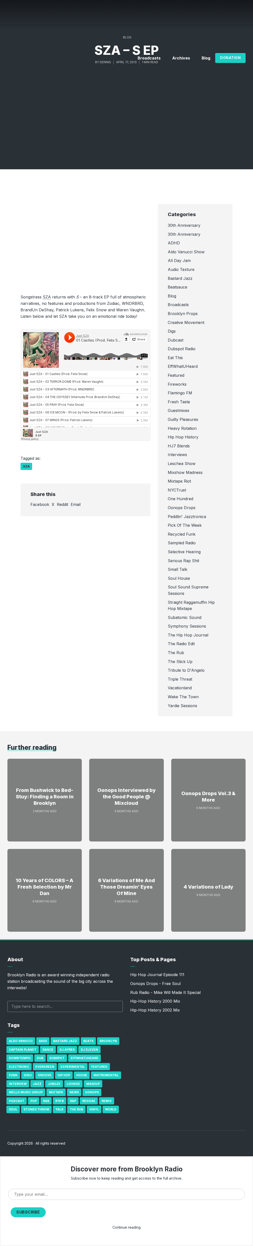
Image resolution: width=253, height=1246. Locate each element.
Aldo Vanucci (21, 1041)
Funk (13, 1075)
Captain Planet (22, 1049)
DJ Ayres (67, 1049)
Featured (99, 1067)
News (74, 1092)
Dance (47, 1049)
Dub (40, 1058)
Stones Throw (36, 1109)
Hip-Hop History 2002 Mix (155, 1010)
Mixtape (56, 1092)
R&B (46, 1101)
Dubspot (56, 1058)
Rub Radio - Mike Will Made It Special (165, 992)
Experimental (73, 1067)
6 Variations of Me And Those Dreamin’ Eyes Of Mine (126, 886)
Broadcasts (149, 58)
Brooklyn (108, 1041)
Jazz (37, 1084)
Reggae (88, 1101)
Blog (206, 58)
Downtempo (20, 1058)
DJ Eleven (89, 1049)
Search (116, 1006)
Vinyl (94, 1109)
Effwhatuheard (84, 1058)
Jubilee (54, 1084)
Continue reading (126, 1227)
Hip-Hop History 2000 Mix (155, 1001)
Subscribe (28, 1212)
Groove (44, 1075)
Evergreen (44, 1067)
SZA (47, 296)
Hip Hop (64, 1075)
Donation (230, 58)
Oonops (92, 1092)
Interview (18, 1084)
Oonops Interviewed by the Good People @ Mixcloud (126, 796)
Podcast (16, 1101)
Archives (181, 58)
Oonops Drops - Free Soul (155, 983)
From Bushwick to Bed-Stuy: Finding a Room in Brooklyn (45, 796)
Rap (73, 1101)
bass (43, 1041)
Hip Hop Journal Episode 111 (157, 974)
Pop (33, 1101)
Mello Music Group (26, 1092)
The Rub (76, 1109)
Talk (59, 1109)
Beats (88, 1041)
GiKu (28, 1075)
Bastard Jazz (65, 1041)
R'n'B (59, 1101)
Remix (107, 1101)
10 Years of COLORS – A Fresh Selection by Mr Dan (44, 886)
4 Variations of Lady (208, 887)
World (110, 1109)
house (81, 1075)
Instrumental (106, 1075)
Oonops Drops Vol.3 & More (208, 796)
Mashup (93, 1084)
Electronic (19, 1067)
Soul (13, 1109)
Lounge (73, 1084)
